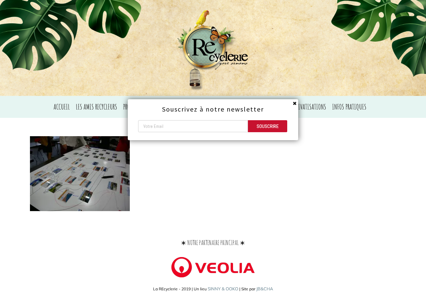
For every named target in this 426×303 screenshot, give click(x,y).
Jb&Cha (264, 288)
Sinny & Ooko (223, 288)
